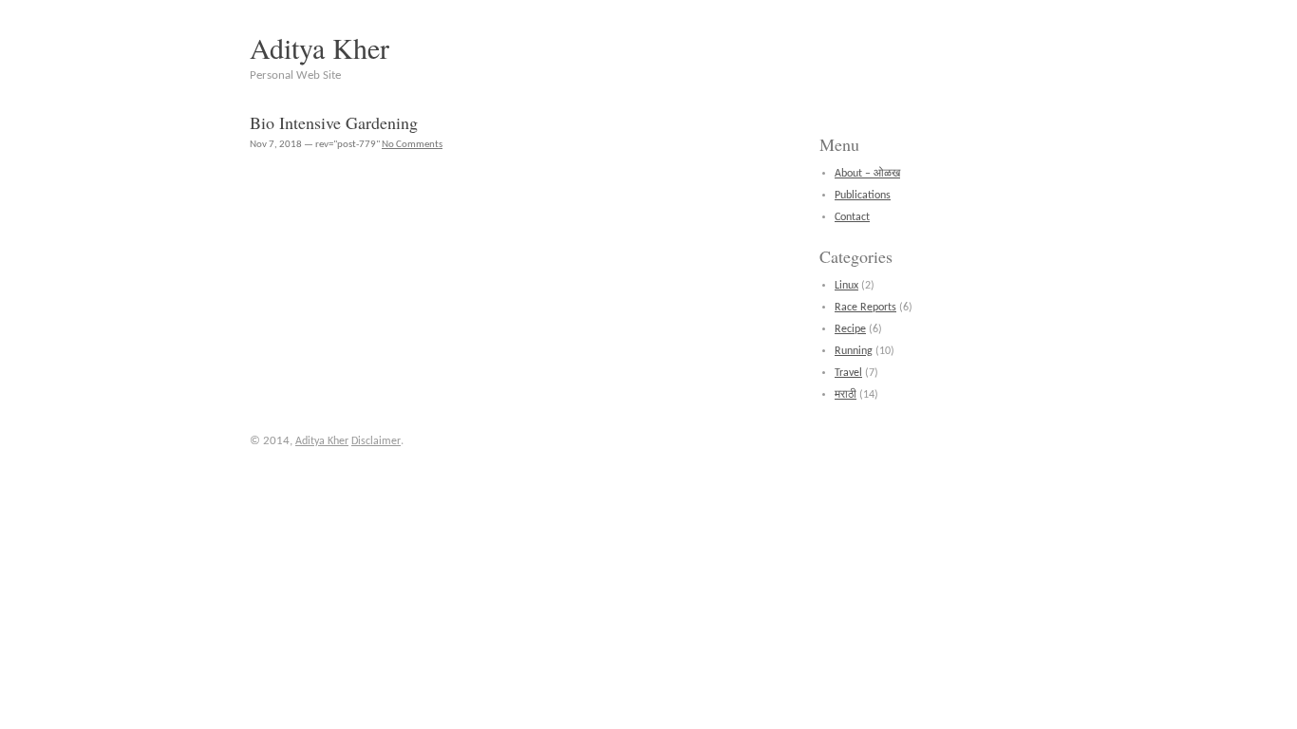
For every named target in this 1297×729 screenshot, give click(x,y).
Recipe (850, 329)
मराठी (845, 395)
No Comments (412, 145)
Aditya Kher (319, 47)
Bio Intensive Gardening (334, 122)
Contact (852, 217)
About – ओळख (867, 173)
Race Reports (865, 307)
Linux (846, 285)
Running (854, 351)
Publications (863, 195)
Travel (848, 373)
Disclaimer (376, 441)
